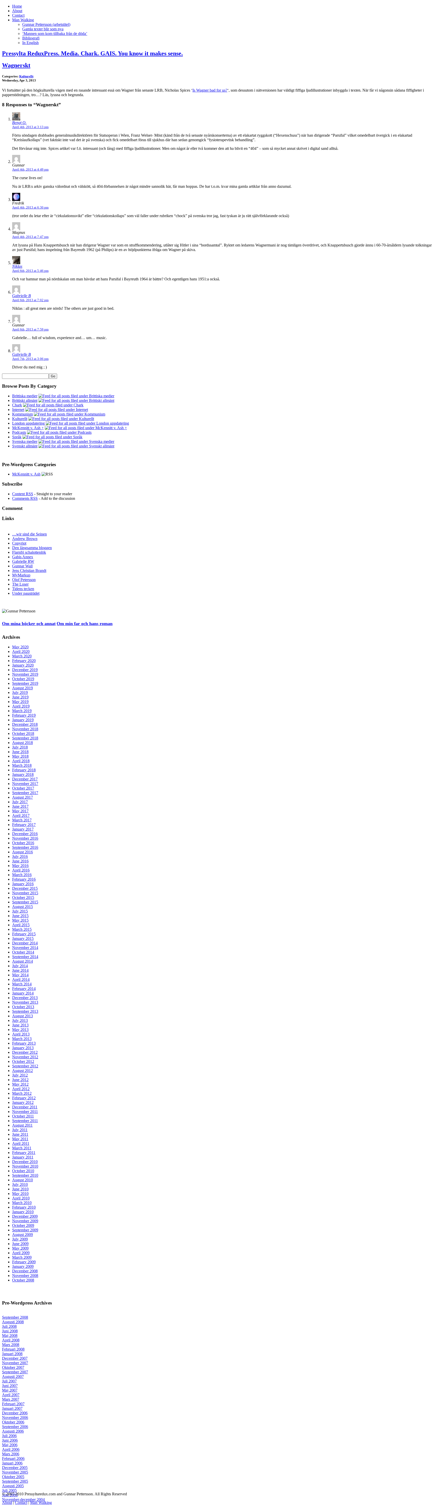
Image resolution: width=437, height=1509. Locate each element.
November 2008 (25, 1275)
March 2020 (22, 656)
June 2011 (20, 1134)
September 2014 (25, 957)
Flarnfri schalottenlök (29, 552)
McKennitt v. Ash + (28, 428)
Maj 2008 (9, 1335)
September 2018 (25, 738)
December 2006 (15, 1413)
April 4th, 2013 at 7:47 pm (30, 237)
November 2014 (25, 947)
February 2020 (24, 660)
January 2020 (23, 665)
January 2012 (23, 1102)
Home (17, 6)
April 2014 (21, 979)
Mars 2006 (10, 1454)
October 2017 (23, 788)
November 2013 (25, 1002)
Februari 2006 (13, 1458)
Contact (18, 15)
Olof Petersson (24, 579)
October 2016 (23, 843)
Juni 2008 (10, 1331)
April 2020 (21, 651)
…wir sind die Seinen (29, 534)
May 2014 (20, 975)
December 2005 (15, 1467)
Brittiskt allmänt (24, 400)
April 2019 (21, 706)
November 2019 (25, 674)
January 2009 (23, 1266)
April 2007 (10, 1395)
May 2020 (20, 647)
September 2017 (25, 793)
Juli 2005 (9, 1490)
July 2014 (20, 966)
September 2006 (15, 1426)
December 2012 (25, 1052)
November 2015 (25, 893)
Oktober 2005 (13, 1477)
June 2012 (20, 1080)
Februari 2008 (13, 1349)
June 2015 (20, 916)
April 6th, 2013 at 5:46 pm (30, 271)
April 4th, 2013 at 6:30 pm (30, 207)
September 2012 (25, 1066)
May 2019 (20, 701)
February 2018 (24, 770)
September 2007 (15, 1372)
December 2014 (25, 943)
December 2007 (15, 1358)
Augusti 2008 (13, 1322)
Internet (18, 409)
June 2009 (20, 1244)
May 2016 (20, 865)
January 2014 (23, 993)
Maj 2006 (9, 1445)
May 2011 (20, 1139)
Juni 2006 (10, 1440)
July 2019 (20, 692)
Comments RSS (25, 498)
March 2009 (22, 1257)
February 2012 (24, 1098)
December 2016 (25, 834)
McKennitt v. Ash (26, 474)
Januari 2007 (12, 1408)
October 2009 (23, 1225)
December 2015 (25, 888)
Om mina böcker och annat (29, 623)
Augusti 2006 (13, 1431)
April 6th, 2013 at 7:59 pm (30, 329)
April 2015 (21, 925)
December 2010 (25, 1162)
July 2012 (20, 1075)
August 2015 (22, 906)
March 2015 (22, 929)
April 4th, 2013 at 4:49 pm (30, 169)
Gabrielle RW (23, 561)
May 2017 (20, 811)
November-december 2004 (23, 1499)
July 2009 (20, 1239)
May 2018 (20, 756)
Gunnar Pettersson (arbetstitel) (46, 24)
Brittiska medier (24, 396)
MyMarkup (21, 575)
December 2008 (25, 1271)
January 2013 (23, 1048)
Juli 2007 (9, 1381)
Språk (16, 437)
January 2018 (23, 774)
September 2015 (25, 902)
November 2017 (25, 783)
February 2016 (24, 879)
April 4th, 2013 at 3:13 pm (30, 127)
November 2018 (25, 729)
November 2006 (15, 1417)
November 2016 (25, 838)
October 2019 (23, 679)
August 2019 (22, 688)
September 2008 (15, 1317)
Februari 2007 (13, 1404)
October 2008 (23, 1280)
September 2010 (25, 1175)
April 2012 (21, 1089)
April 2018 (21, 761)
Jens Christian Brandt (29, 570)
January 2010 (23, 1212)
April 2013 (21, 1034)
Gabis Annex (22, 557)
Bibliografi (30, 38)
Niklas (17, 266)
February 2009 (24, 1262)
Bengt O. (19, 122)
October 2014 (23, 952)
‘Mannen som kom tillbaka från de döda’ (54, 33)
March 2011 (21, 1148)
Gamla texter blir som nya (42, 29)
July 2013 (20, 1020)
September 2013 (25, 1011)
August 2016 (22, 852)
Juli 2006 (9, 1436)
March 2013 (22, 1039)
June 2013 (20, 1025)
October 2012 (23, 1061)
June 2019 (20, 697)
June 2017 (20, 806)
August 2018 (22, 742)
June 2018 (20, 752)
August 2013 (22, 1016)
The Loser (20, 584)
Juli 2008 (9, 1326)
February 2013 (24, 1043)
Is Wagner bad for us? (209, 90)
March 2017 (22, 820)
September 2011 (25, 1121)
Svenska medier (24, 441)
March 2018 (22, 765)
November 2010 (25, 1166)
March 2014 (22, 984)
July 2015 (20, 911)
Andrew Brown (24, 538)
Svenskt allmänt (24, 446)
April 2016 (21, 870)
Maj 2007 (9, 1390)
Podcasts (19, 432)
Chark (17, 405)
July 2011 (20, 1130)
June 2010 (20, 1189)
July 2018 (20, 747)
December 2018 (25, 724)
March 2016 (22, 875)
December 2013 (25, 998)
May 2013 (20, 1029)
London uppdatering (28, 423)
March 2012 (22, 1093)
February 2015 (24, 934)
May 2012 (20, 1084)
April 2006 (10, 1449)
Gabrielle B (21, 296)
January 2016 (23, 884)
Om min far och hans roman (85, 623)
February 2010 (24, 1207)
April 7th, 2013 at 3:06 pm (30, 359)
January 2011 (22, 1157)
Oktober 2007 (13, 1367)
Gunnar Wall (22, 566)
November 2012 (25, 1057)
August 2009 (22, 1234)
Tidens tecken (23, 589)
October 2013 (23, 1007)
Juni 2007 (10, 1385)
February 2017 (24, 824)
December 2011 (24, 1107)
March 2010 (22, 1203)
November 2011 (25, 1111)
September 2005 (15, 1481)
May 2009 (20, 1248)
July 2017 (20, 802)
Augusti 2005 (13, 1486)
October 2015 (23, 897)
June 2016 (20, 861)
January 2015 (23, 938)
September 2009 (25, 1230)
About (17, 11)
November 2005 (15, 1472)
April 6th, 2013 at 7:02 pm (30, 300)
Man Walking (23, 20)
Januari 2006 (12, 1463)
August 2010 (22, 1180)
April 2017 (21, 815)
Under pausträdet (25, 593)
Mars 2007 (10, 1399)
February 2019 (24, 715)
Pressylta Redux (92, 53)
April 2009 (21, 1253)
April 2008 (10, 1340)
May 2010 (20, 1193)
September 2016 (25, 847)
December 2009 (25, 1216)
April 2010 (21, 1198)
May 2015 (20, 920)
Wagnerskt (16, 65)
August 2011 (22, 1125)
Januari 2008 (12, 1354)
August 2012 (22, 1070)
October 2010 (23, 1171)
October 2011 (23, 1116)
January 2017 (23, 829)
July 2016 (20, 856)
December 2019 (25, 670)
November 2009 (25, 1221)
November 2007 (15, 1363)
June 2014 (20, 970)
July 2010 (20, 1184)
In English (30, 42)
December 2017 (25, 779)
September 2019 (25, 683)
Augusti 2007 (13, 1376)
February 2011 (23, 1152)
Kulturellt (26, 76)
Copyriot (19, 543)
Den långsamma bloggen (32, 548)
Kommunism (22, 414)
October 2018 (23, 733)
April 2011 (20, 1143)
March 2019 (22, 711)
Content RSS (22, 494)
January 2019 (23, 720)
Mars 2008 (10, 1344)
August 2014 (22, 961)
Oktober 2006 (13, 1422)
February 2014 (24, 988)
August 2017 (22, 797)
